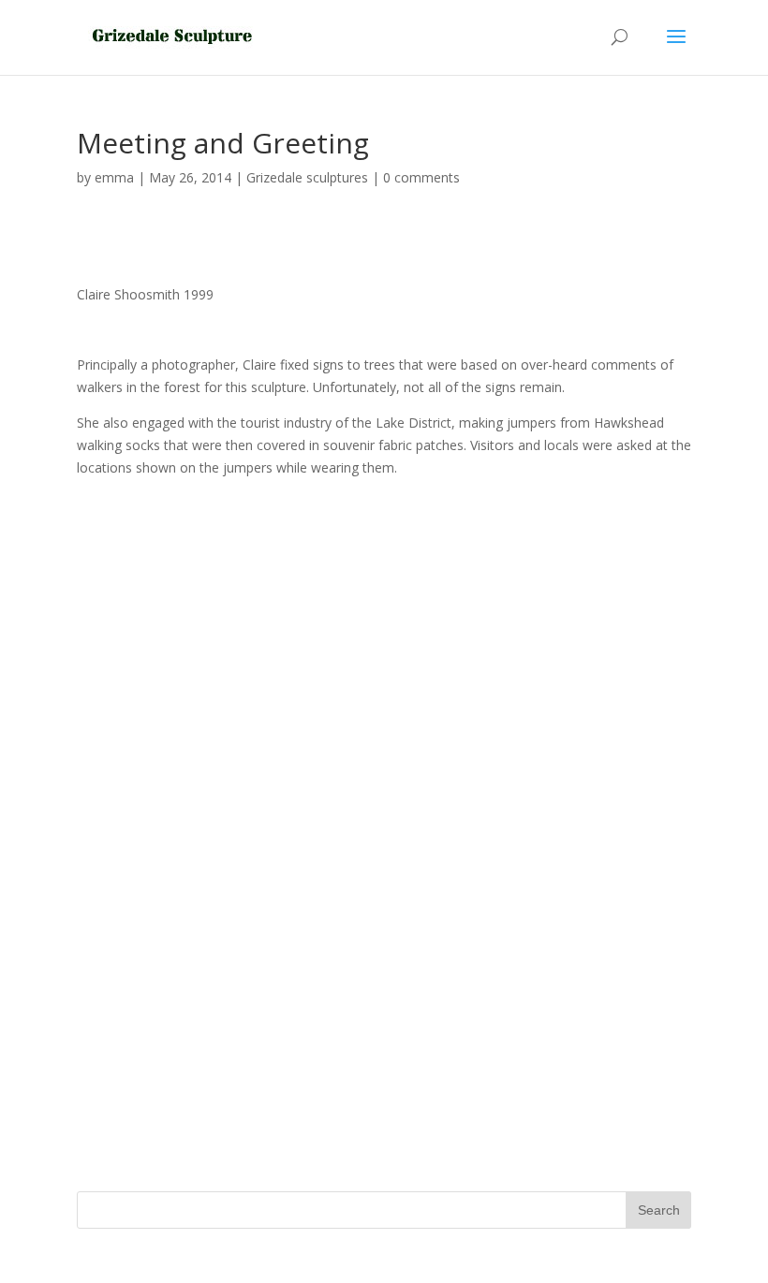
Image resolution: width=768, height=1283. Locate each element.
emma (114, 177)
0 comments (421, 177)
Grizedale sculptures (307, 177)
